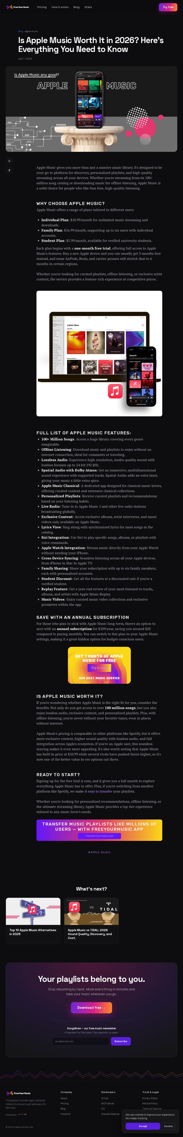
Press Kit (65, 1114)
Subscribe (121, 1041)
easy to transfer (100, 791)
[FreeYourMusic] (18, 7)
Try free (168, 7)
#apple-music (99, 852)
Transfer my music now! (99, 835)
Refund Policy (150, 1103)
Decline (168, 1126)
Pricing (42, 7)
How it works (60, 7)
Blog (76, 7)
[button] (99, 665)
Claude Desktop (110, 1114)
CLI (103, 1108)
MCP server (107, 1103)
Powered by (11, 1114)
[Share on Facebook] (9, 170)
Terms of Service (151, 1108)
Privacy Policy (150, 1098)
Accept (143, 1126)
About (64, 1098)
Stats (88, 7)
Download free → (91, 1007)
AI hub (104, 1098)
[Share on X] (9, 161)
